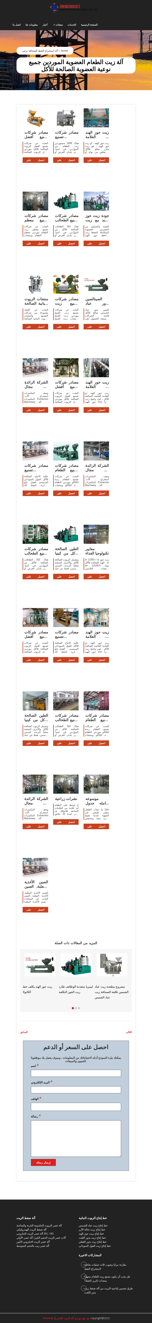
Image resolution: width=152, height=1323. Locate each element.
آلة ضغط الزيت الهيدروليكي (31, 1229)
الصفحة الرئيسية (89, 24)
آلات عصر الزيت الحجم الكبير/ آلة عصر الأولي (41, 1237)
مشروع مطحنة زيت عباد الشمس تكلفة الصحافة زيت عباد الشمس (58, 991)
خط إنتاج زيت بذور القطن (93, 1241)
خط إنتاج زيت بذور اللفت (92, 1237)
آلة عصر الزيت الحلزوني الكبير (33, 1241)
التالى (129, 1032)
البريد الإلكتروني (41, 1081)
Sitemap (47, 1318)
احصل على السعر (35, 160)
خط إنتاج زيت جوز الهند (91, 1233)
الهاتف (36, 1098)
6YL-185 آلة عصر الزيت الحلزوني (35, 1233)
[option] (95, 973)
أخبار (45, 24)
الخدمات (72, 24)
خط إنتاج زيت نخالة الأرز (92, 1229)
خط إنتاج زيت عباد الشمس (93, 1225)
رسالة (36, 1115)
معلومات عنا (32, 24)
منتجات (59, 24)
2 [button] (76, 1008)
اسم (35, 1065)
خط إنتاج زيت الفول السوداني (95, 1245)
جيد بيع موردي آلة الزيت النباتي (73, 1318)
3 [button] (79, 1008)
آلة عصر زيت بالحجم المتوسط (32, 1245)
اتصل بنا (17, 24)
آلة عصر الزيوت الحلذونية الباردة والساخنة (39, 1225)
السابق (24, 1032)
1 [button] (73, 1008)
